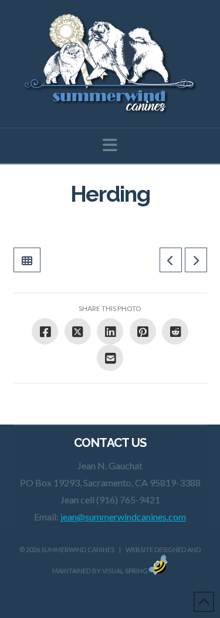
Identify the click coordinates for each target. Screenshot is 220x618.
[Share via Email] (110, 358)
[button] (110, 144)
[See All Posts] (26, 260)
